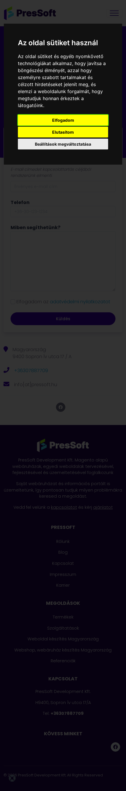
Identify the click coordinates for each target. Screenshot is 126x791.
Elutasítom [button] (63, 132)
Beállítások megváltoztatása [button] (63, 144)
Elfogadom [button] (63, 120)
